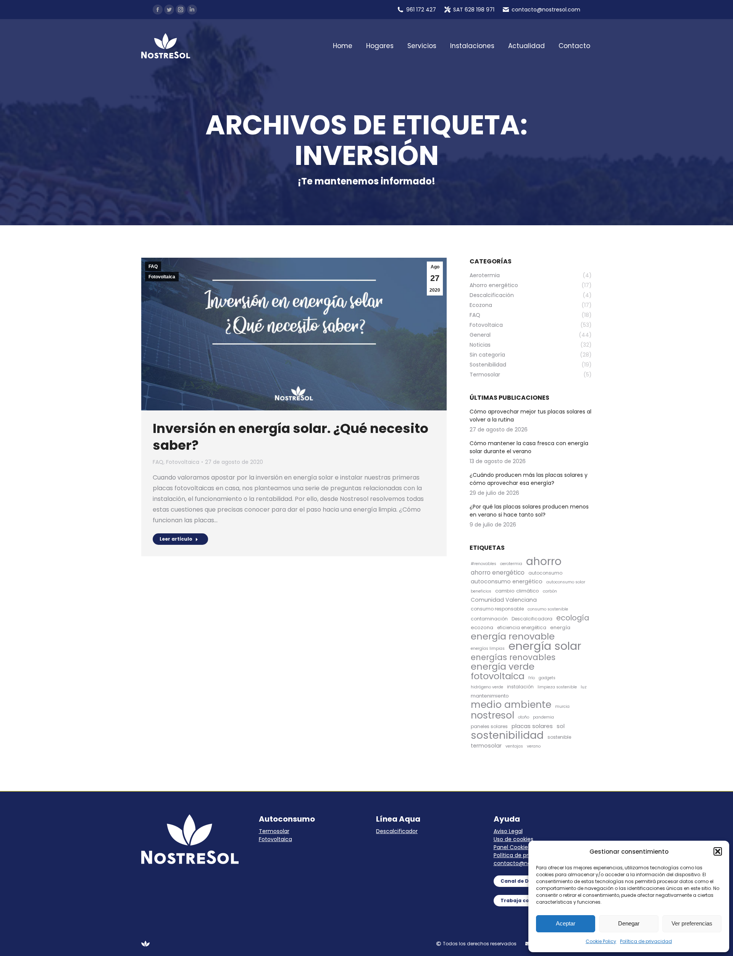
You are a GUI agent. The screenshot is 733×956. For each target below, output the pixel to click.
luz (584, 687)
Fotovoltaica (162, 276)
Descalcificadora (532, 618)
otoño (523, 717)
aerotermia (511, 564)
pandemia (543, 717)
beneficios (481, 591)
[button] (718, 851)
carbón (550, 591)
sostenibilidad (507, 735)
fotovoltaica (498, 676)
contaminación (489, 618)
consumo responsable (497, 609)
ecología (572, 618)
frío (531, 678)
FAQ (153, 266)
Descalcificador (397, 831)
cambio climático (517, 590)
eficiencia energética (521, 627)
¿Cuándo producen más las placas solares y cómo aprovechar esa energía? (529, 479)
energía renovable (513, 636)
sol (561, 726)
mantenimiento (490, 695)
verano (534, 746)
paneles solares (489, 726)
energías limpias (488, 648)
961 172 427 (421, 9)
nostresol (492, 715)
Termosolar (274, 831)
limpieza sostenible (557, 687)
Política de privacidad (646, 941)
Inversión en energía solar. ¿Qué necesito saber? (290, 436)
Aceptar (565, 923)
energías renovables (513, 657)
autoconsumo (545, 573)
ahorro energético (498, 572)
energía (560, 627)
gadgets (547, 678)
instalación (520, 686)
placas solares (532, 726)
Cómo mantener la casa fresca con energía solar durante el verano (529, 447)
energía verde (502, 666)
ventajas (514, 746)
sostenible (559, 737)
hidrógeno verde (487, 687)
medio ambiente (511, 705)
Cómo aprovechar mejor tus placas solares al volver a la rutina (530, 415)
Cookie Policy (601, 941)
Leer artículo (176, 539)
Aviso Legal (508, 831)
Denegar (628, 923)
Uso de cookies (513, 839)
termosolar (486, 745)
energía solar (545, 646)
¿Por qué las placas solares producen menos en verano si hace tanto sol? (529, 510)
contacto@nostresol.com (528, 863)
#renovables (483, 564)
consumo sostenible (548, 609)
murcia (562, 706)
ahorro (544, 561)
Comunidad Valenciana (504, 600)
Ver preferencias (692, 923)
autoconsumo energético (506, 581)
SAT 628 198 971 (473, 9)
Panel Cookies (512, 847)
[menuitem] (342, 46)
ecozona (482, 627)
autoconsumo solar (565, 582)
